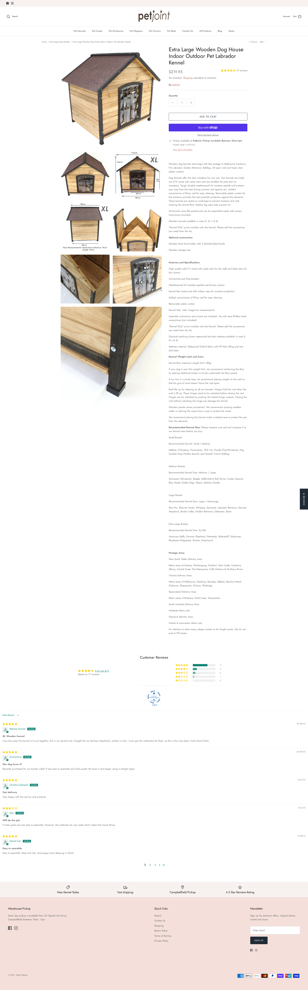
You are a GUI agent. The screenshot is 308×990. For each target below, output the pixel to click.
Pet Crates (97, 31)
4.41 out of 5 (102, 671)
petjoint (176, 85)
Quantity (173, 95)
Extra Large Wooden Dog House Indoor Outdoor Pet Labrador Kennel (102, 41)
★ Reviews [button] (303, 499)
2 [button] (150, 865)
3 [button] (155, 865)
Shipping (188, 78)
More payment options (208, 135)
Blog (220, 31)
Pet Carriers (155, 31)
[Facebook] (7, 3)
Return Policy (161, 930)
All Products (205, 31)
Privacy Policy (161, 941)
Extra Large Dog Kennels (60, 41)
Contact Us (187, 31)
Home (231, 31)
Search (157, 915)
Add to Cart (208, 116)
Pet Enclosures (116, 31)
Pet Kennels (80, 31)
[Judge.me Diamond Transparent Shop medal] (154, 697)
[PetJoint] (154, 16)
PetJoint (24, 975)
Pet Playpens (136, 31)
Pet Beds (171, 31)
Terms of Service (162, 936)
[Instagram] (12, 3)
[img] (10, 724)
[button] (228, 70)
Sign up (258, 940)
